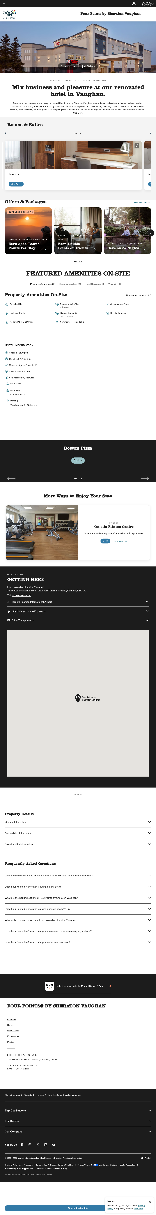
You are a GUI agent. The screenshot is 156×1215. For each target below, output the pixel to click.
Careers (29, 1165)
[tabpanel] (78, 457)
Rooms (10, 1025)
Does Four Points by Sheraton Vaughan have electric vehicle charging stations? (48, 931)
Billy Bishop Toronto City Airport (29, 611)
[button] (134, 3)
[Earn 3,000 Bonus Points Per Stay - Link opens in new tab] (28, 230)
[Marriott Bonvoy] (146, 4)
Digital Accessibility (128, 1165)
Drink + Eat (13, 1030)
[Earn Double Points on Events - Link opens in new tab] (77, 230)
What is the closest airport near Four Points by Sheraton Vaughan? (41, 920)
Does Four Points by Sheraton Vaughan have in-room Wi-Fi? (37, 908)
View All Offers (140, 202)
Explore (78, 460)
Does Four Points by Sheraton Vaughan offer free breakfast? (37, 942)
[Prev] (9, 133)
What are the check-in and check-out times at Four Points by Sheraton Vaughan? (49, 875)
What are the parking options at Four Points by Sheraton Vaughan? (41, 897)
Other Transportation (23, 620)
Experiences (13, 1036)
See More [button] (78, 113)
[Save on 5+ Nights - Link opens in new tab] (127, 230)
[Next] (147, 133)
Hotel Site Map (53, 1169)
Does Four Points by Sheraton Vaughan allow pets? (33, 886)
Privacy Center (84, 1165)
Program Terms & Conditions (62, 1165)
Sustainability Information (19, 844)
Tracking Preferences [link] (14, 1165)
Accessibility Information (18, 833)
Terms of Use (41, 1165)
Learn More (118, 541)
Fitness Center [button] (67, 313)
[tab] (42, 284)
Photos (10, 1042)
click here (138, 1208)
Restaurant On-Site (69, 304)
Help (65, 1169)
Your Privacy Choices (107, 1165)
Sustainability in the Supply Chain (19, 1169)
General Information (16, 822)
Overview (11, 1019)
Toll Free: (22, 1065)
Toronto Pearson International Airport (32, 601)
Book (105, 541)
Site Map (40, 1169)
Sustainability (16, 304)
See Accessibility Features (21, 377)
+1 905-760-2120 (21, 595)
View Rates (16, 184)
